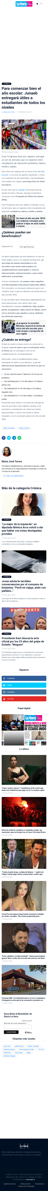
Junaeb (21, 190)
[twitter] (9, 438)
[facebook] (4, 438)
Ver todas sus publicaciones (13, 476)
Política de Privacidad (26, 1186)
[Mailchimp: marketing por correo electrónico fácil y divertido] (28, 1034)
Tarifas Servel (25, 1184)
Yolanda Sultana (9, 1049)
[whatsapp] (19, 438)
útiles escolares (9, 428)
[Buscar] (41, 4)
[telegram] (14, 438)
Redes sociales (33, 1046)
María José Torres (9, 112)
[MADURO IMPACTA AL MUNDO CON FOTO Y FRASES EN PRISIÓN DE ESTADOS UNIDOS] (33, 729)
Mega (29, 1053)
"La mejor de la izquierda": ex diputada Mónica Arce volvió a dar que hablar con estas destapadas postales (22, 529)
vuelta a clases (24, 428)
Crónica (35, 488)
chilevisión (7, 1053)
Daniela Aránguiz (9, 1056)
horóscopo (19, 1053)
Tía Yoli (40, 1049)
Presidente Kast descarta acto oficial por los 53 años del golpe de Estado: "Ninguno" (23, 641)
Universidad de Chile (26, 1049)
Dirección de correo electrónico (15, 1023)
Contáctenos (39, 1184)
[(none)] (7, 452)
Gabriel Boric (19, 1046)
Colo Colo (6, 1046)
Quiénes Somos (10, 1184)
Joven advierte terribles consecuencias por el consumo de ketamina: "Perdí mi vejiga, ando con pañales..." (24, 586)
